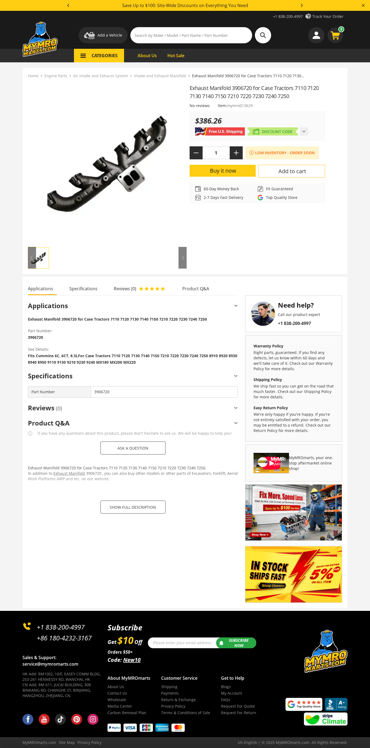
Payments (170, 693)
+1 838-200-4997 (288, 16)
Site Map (67, 742)
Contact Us (117, 693)
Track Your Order (327, 16)
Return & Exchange (178, 699)
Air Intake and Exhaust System (100, 75)
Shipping (169, 686)
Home (33, 75)
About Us (116, 686)
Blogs (226, 686)
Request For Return (238, 712)
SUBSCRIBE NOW (239, 643)
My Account (231, 693)
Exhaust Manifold (69, 473)
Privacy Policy (173, 706)
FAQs (225, 699)
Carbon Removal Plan (127, 712)
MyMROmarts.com (39, 742)
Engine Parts (55, 75)
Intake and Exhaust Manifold (160, 75)
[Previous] (68, 5)
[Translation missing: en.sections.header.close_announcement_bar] (363, 5)
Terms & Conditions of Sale (185, 712)
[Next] (301, 5)
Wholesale (117, 699)
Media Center (120, 706)
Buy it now (223, 170)
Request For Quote (238, 706)
